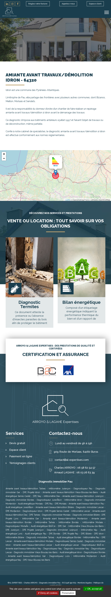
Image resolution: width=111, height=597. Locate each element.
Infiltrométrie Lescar (80, 511)
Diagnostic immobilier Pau (50, 583)
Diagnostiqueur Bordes (94, 552)
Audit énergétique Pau (35, 534)
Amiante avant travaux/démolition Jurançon (83, 496)
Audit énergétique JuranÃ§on (19, 507)
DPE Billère (86, 534)
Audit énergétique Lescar (67, 545)
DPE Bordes (54, 534)
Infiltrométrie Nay (89, 530)
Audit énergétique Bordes (69, 537)
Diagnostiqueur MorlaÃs (17, 526)
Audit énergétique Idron (71, 552)
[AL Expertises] (9, 12)
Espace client (95, 4)
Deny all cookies (48, 593)
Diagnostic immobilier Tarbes (40, 537)
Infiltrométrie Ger (30, 518)
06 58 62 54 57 (86, 467)
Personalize (68, 593)
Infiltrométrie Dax (52, 496)
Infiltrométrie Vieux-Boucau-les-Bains (86, 526)
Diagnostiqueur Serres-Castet (69, 541)
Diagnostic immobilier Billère (86, 515)
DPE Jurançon (12, 530)
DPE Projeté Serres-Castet (57, 511)
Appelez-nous (68, 4)
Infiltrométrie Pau (91, 537)
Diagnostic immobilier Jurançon (62, 530)
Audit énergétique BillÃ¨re (43, 526)
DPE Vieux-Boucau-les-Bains (36, 560)
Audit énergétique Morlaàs (30, 504)
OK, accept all (94, 589)
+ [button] (4, 154)
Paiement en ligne (20, 456)
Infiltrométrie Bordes (69, 522)
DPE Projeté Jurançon (33, 530)
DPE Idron (99, 534)
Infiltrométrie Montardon (85, 556)
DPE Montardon (13, 511)
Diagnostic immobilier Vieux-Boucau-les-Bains (36, 552)
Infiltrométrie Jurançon (59, 488)
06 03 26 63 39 (85, 472)
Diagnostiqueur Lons (59, 556)
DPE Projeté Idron (31, 492)
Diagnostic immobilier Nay (76, 548)
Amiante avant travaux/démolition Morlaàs (33, 541)
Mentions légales (85, 583)
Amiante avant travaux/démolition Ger (27, 556)
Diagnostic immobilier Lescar (90, 507)
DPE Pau (49, 504)
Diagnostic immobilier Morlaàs (56, 515)
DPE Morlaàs (60, 504)
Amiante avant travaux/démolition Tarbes (26, 488)
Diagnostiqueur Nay (52, 548)
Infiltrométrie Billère (15, 537)
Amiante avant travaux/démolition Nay (23, 548)
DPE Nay (37, 496)
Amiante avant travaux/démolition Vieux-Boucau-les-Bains (70, 492)
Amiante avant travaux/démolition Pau (86, 504)
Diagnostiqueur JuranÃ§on (49, 500)
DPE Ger (62, 526)
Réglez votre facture (37, 4)
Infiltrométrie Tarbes (45, 522)
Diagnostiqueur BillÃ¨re (92, 545)
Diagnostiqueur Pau (83, 488)
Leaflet (67, 200)
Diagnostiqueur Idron (32, 511)
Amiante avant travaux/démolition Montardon (65, 518)
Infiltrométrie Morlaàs (93, 522)
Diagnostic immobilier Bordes (20, 500)
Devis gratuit (17, 443)
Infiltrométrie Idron (73, 500)
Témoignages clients (22, 463)
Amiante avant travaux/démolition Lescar (32, 545)
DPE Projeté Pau (70, 534)
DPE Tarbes (34, 515)
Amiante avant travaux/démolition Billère (55, 507)
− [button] (4, 158)
